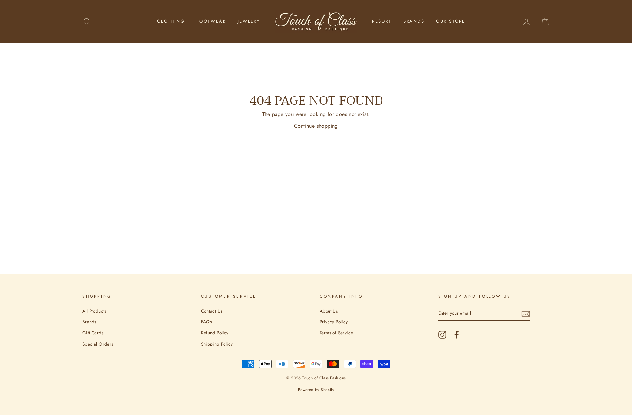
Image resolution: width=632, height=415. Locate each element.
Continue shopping (316, 126)
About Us (329, 311)
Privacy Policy (334, 321)
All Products (94, 311)
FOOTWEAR (211, 21)
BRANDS (414, 21)
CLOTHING (171, 21)
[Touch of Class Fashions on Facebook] (457, 335)
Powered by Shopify (316, 390)
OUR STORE (450, 21)
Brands (89, 321)
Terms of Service (336, 332)
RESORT (382, 21)
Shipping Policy (217, 344)
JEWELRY (249, 21)
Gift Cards (92, 332)
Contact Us (212, 311)
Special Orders (97, 344)
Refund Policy (215, 332)
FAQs (206, 321)
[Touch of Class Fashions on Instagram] (442, 335)
